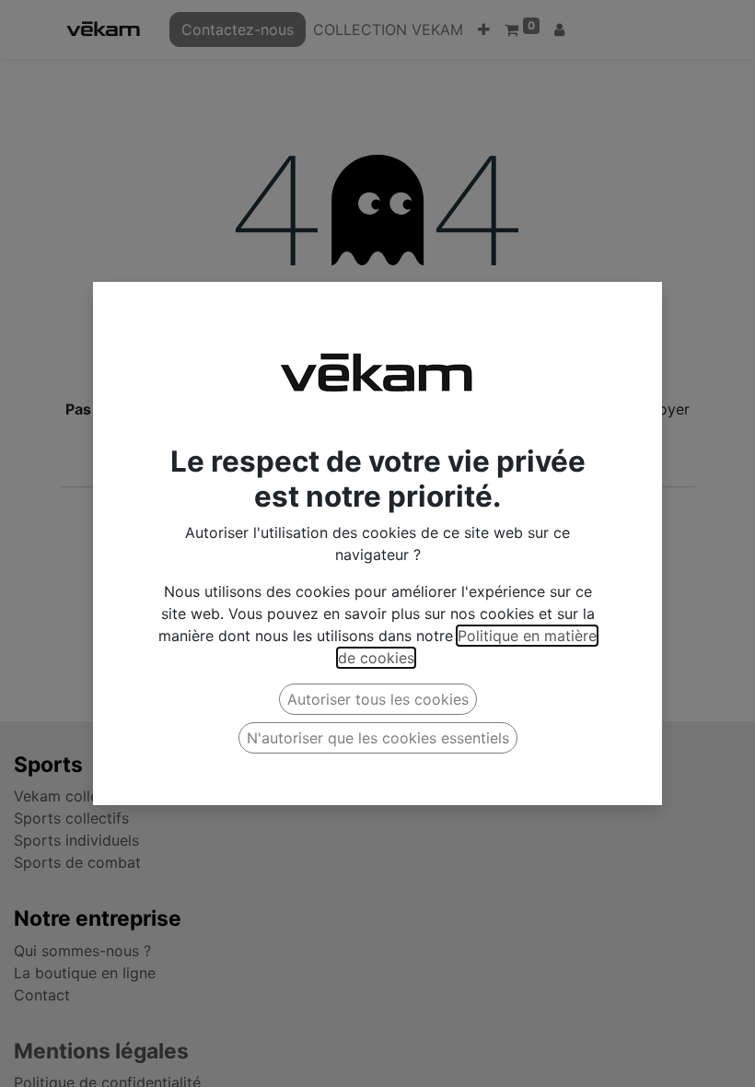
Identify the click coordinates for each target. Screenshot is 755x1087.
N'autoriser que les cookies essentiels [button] (378, 738)
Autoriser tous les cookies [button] (378, 699)
